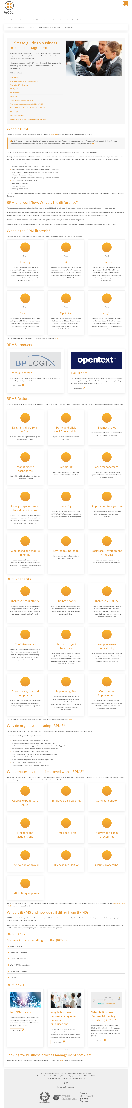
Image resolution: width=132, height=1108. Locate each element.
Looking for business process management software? (28, 119)
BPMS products (15, 89)
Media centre (64, 20)
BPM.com (54, 134)
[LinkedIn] (67, 1083)
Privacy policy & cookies (66, 1087)
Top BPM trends (20, 1012)
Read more (17, 385)
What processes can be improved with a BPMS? (26, 104)
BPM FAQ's (14, 111)
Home (6, 20)
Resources (31, 27)
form (61, 1060)
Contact (75, 20)
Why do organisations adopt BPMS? (22, 100)
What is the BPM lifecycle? (19, 85)
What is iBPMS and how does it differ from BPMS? (27, 108)
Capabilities (37, 20)
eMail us (69, 1078)
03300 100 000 (55, 1078)
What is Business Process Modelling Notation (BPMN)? (103, 1016)
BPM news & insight (17, 115)
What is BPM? (15, 77)
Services (47, 20)
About (55, 20)
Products (14, 20)
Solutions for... (25, 20)
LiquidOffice (79, 372)
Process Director (21, 372)
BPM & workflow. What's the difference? (24, 81)
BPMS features (15, 92)
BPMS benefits (15, 96)
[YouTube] (65, 1083)
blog (56, 338)
